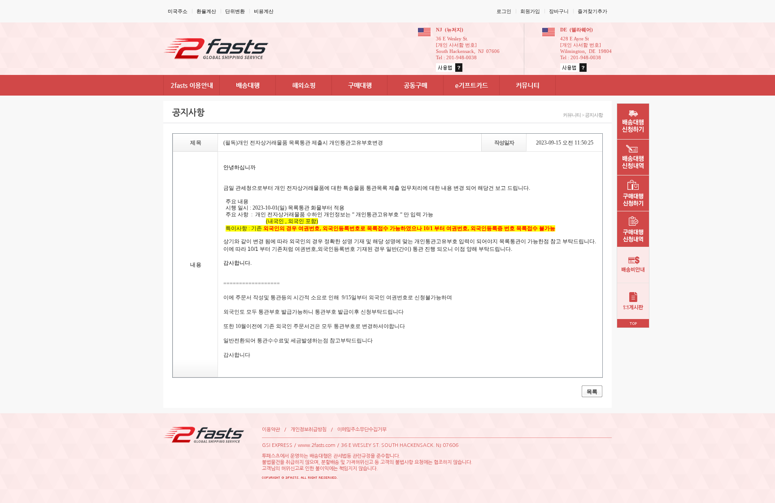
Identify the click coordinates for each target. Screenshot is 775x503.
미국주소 (177, 11)
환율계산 (206, 11)
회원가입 (530, 11)
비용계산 (264, 11)
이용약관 (271, 429)
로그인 (503, 11)
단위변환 (235, 11)
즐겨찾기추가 (592, 11)
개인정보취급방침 (309, 429)
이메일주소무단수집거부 (362, 429)
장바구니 (559, 11)
